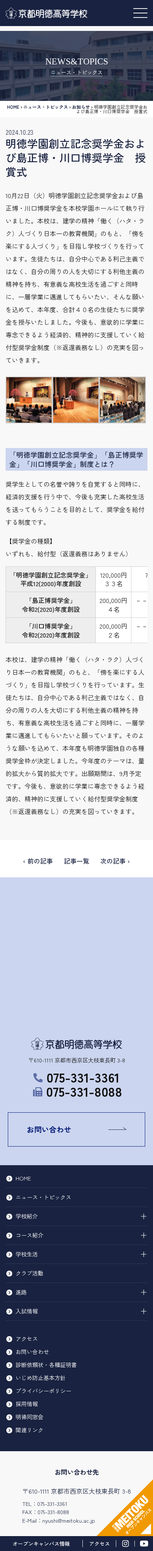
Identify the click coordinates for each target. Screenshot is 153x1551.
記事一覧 (76, 860)
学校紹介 (27, 1216)
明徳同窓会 (29, 1417)
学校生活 (27, 1254)
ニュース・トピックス (45, 107)
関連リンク (29, 1430)
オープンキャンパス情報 (41, 1543)
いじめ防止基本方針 (41, 1378)
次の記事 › (115, 860)
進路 (21, 1292)
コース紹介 (29, 1235)
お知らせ (81, 107)
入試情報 (27, 1311)
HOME (13, 107)
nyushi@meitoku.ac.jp (68, 1520)
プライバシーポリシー (43, 1391)
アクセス (27, 1338)
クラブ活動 (29, 1273)
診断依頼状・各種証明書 (46, 1365)
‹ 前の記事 (38, 860)
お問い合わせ (49, 1129)
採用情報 (27, 1404)
